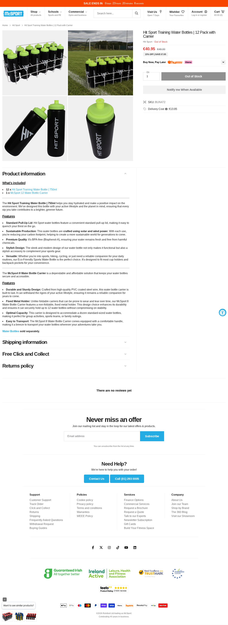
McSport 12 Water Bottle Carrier (29, 192)
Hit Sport (16, 25)
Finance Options (134, 500)
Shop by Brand (180, 508)
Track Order (36, 504)
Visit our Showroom (183, 516)
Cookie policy (85, 500)
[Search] (136, 13)
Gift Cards (130, 524)
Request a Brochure (136, 508)
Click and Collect (40, 508)
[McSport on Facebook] (93, 548)
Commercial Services (136, 504)
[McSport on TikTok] (117, 548)
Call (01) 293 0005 (127, 478)
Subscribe (152, 436)
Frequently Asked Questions (46, 520)
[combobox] (117, 13)
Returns (34, 512)
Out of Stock (193, 76)
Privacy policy (85, 504)
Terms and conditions (89, 508)
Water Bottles (10, 331)
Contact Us (96, 478)
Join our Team (179, 504)
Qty (147, 72)
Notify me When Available (184, 89)
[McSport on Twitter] (101, 547)
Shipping (35, 516)
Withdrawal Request (42, 524)
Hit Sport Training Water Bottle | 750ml (34, 189)
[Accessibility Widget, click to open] (222, 312)
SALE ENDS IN (93, 3)
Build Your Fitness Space (139, 528)
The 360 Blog (179, 512)
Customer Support (40, 500)
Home (5, 25)
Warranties (83, 512)
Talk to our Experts (135, 516)
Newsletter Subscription (138, 520)
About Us (176, 500)
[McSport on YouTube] (126, 548)
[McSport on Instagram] (109, 548)
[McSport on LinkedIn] (134, 548)
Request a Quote (134, 512)
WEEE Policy (85, 516)
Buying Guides (38, 528)
